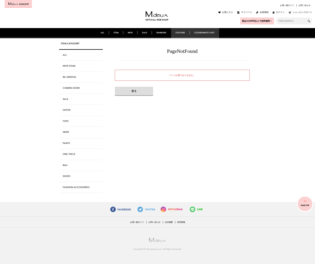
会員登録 (264, 12)
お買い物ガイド (287, 5)
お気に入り (227, 12)
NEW (130, 32)
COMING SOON (71, 88)
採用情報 (181, 222)
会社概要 (169, 222)
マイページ (246, 12)
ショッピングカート (302, 12)
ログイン (280, 12)
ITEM (116, 32)
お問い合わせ (304, 5)
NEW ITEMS (69, 66)
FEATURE (180, 32)
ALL (102, 32)
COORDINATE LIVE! (204, 32)
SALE (144, 32)
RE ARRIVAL (69, 77)
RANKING (161, 32)
